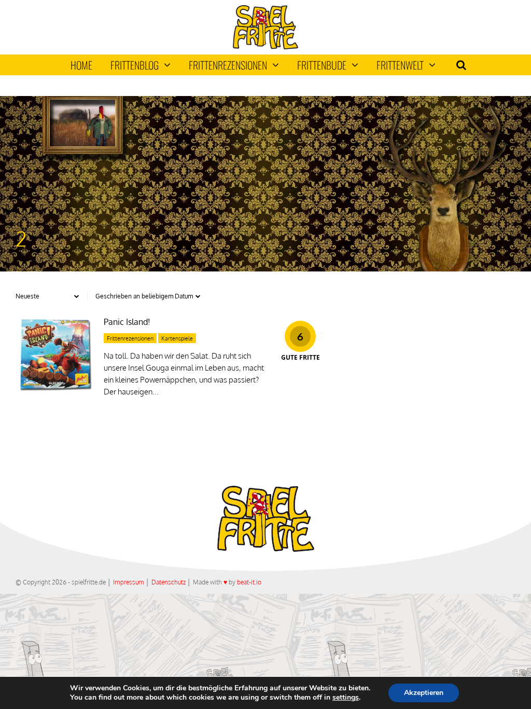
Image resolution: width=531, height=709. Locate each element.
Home (81, 65)
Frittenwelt (400, 65)
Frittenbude (321, 65)
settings (345, 697)
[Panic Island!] (54, 390)
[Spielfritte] (265, 47)
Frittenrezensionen (228, 65)
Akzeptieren (423, 693)
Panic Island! (127, 322)
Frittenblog (134, 65)
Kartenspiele (177, 338)
